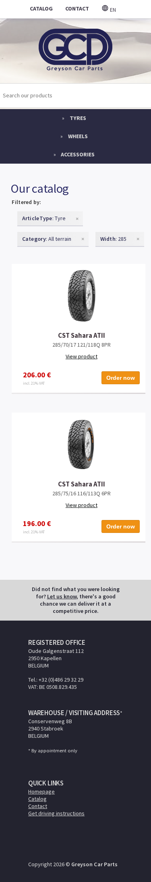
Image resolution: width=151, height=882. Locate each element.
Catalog (37, 798)
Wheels (78, 136)
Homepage (41, 791)
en (112, 9)
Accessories (78, 154)
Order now (120, 378)
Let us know (62, 596)
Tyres (78, 118)
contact (77, 8)
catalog (41, 8)
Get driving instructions (56, 813)
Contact (37, 806)
